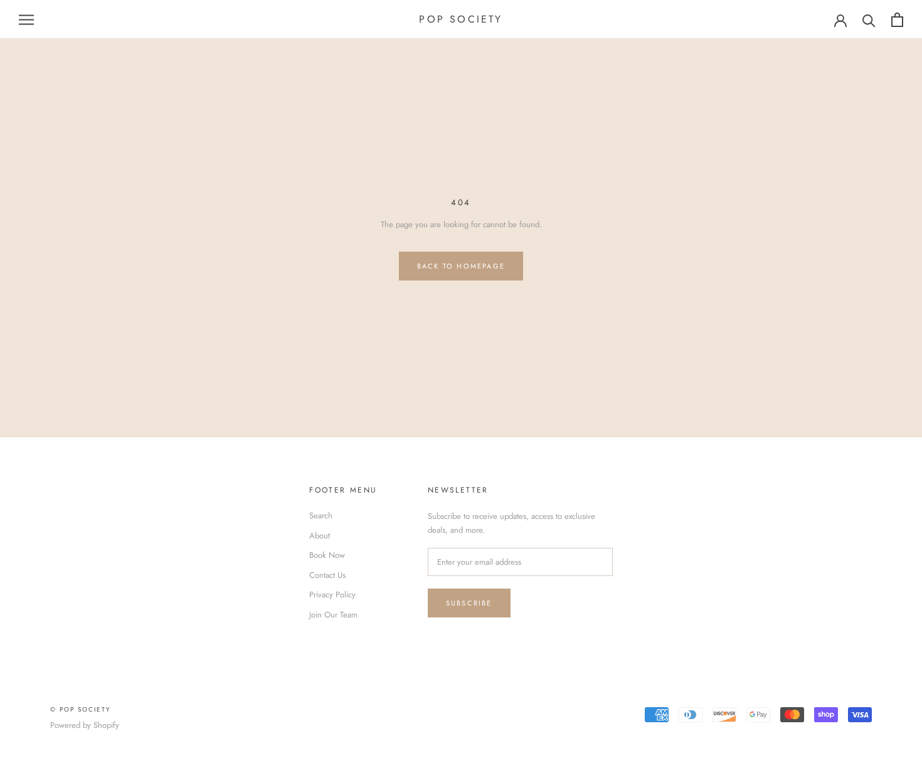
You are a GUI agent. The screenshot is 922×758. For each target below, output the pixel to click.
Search (320, 515)
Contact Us (327, 575)
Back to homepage (461, 266)
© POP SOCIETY (80, 709)
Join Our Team (333, 615)
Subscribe (469, 603)
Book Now (327, 555)
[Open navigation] (26, 19)
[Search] (869, 19)
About (319, 536)
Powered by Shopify (84, 725)
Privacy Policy (332, 595)
